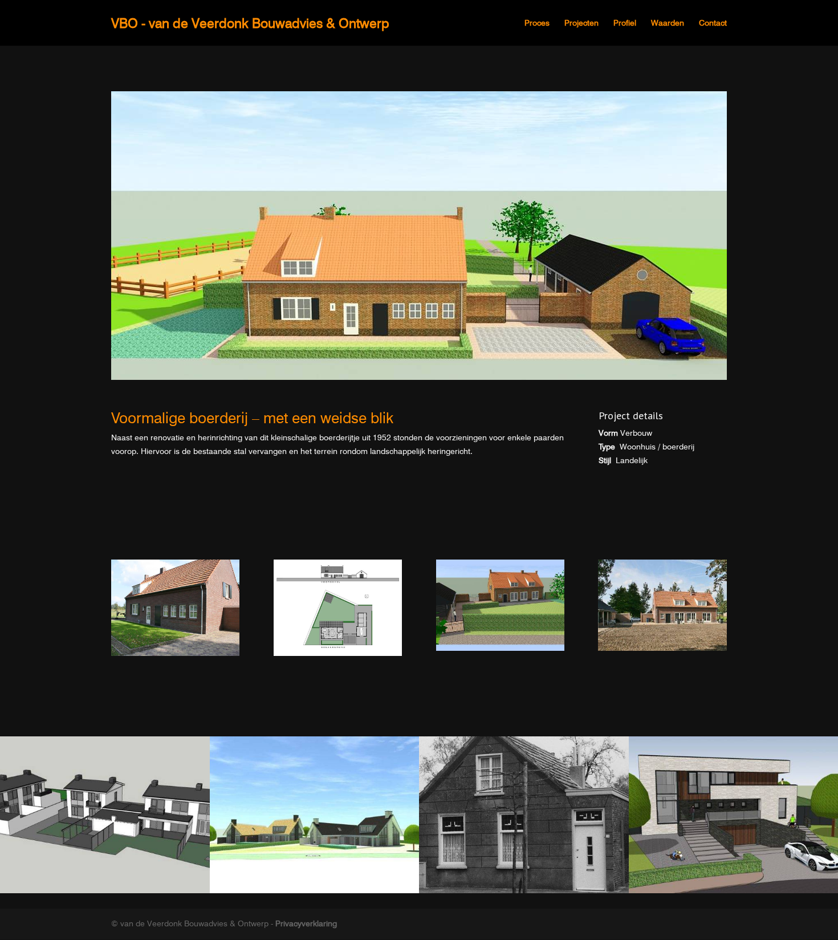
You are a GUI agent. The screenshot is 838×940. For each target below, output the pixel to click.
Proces (537, 23)
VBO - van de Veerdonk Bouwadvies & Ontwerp (250, 23)
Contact (713, 23)
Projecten (581, 23)
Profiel (624, 23)
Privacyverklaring (306, 923)
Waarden (667, 23)
